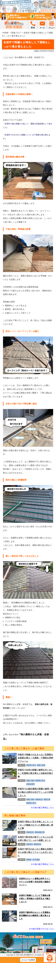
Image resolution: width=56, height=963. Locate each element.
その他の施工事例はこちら (42, 807)
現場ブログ (16, 33)
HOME (5, 33)
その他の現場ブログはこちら (41, 929)
